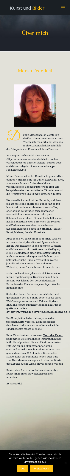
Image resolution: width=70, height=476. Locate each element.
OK (23, 468)
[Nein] (65, 463)
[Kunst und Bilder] (35, 7)
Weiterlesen (41, 468)
